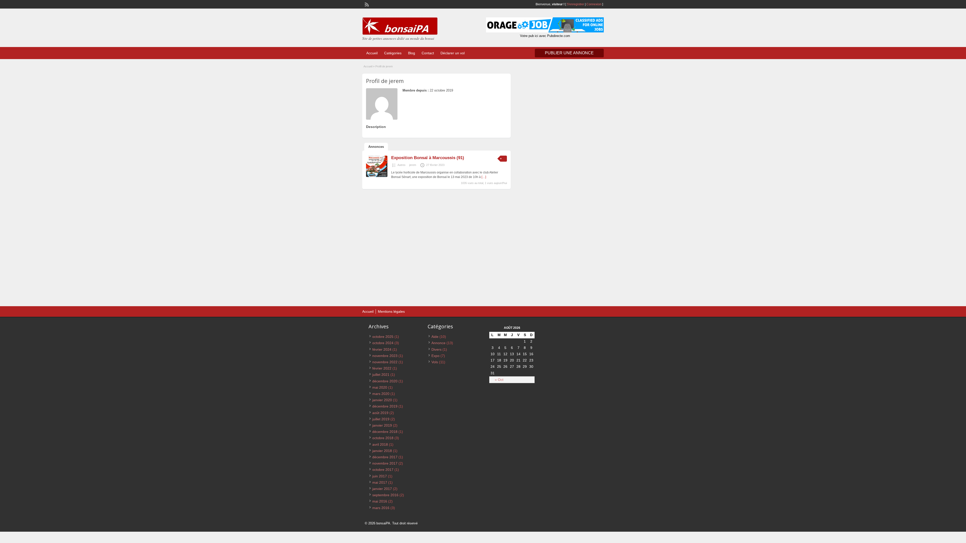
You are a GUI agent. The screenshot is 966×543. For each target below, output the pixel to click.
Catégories (392, 53)
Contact (428, 53)
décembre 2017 (384, 457)
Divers (436, 349)
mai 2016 (379, 501)
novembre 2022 (384, 362)
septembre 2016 (385, 495)
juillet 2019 (380, 419)
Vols (434, 362)
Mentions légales (391, 311)
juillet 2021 (380, 375)
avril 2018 (380, 444)
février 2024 (381, 349)
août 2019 (380, 413)
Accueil (372, 53)
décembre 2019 (384, 406)
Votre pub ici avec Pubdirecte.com (545, 36)
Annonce (438, 343)
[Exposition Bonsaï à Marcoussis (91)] (376, 176)
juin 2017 (379, 476)
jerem (412, 164)
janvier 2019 (382, 425)
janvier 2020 (382, 400)
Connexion (594, 4)
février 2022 (381, 368)
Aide (434, 337)
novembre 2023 (384, 356)
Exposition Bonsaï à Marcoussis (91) (427, 157)
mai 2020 (379, 387)
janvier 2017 (382, 489)
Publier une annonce (569, 53)
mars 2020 (380, 394)
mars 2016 (380, 508)
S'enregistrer (575, 4)
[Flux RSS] (366, 4)
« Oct (499, 380)
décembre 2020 (384, 381)
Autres (401, 164)
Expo (435, 356)
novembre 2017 (384, 463)
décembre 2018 (384, 432)
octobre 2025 (382, 337)
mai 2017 (379, 482)
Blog (411, 53)
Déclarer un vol (452, 53)
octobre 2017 (382, 470)
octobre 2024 (382, 343)
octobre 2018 (382, 438)
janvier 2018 (382, 451)
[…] (483, 177)
